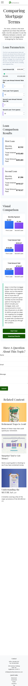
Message (3, 374)
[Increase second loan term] (24, 112)
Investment (14, 680)
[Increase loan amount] (24, 68)
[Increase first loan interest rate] (24, 85)
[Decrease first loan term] (24, 95)
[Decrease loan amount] (24, 70)
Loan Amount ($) (8, 69)
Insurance (14, 683)
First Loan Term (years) (10, 91)
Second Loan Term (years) (11, 110)
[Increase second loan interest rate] (24, 104)
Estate (14, 681)
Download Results (14, 336)
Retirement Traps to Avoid (14, 424)
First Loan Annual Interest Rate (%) (13, 81)
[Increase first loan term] (24, 94)
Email (2, 365)
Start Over (14, 331)
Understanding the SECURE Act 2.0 (10, 491)
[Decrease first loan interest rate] (24, 87)
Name (2, 355)
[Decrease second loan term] (24, 114)
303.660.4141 (15, 661)
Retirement (14, 678)
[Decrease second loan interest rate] (24, 106)
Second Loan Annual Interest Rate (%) (12, 100)
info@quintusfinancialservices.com (14, 672)
